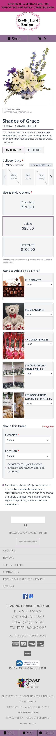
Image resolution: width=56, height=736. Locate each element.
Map (29, 733)
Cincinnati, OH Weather (21, 707)
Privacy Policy (14, 717)
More (7, 142)
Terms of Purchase (37, 717)
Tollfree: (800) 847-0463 (28, 628)
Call (10, 733)
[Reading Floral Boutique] (28, 30)
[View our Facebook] (25, 597)
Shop (16, 38)
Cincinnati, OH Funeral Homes (20, 696)
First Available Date (41, 164)
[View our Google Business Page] (30, 597)
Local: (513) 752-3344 (28, 622)
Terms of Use (28, 723)
